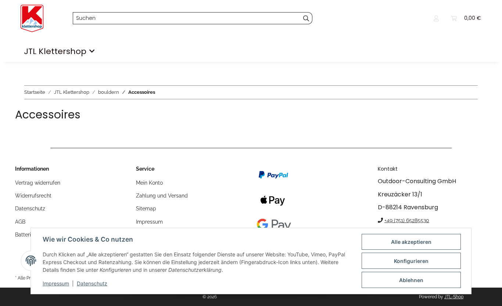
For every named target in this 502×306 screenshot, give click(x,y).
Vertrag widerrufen (37, 183)
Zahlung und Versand (162, 196)
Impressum (56, 283)
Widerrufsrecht (33, 196)
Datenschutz (92, 283)
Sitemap (146, 208)
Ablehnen (411, 280)
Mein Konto (149, 183)
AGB (20, 222)
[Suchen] (306, 18)
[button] (436, 18)
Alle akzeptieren (411, 242)
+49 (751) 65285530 (406, 220)
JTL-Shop (453, 296)
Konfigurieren (411, 261)
